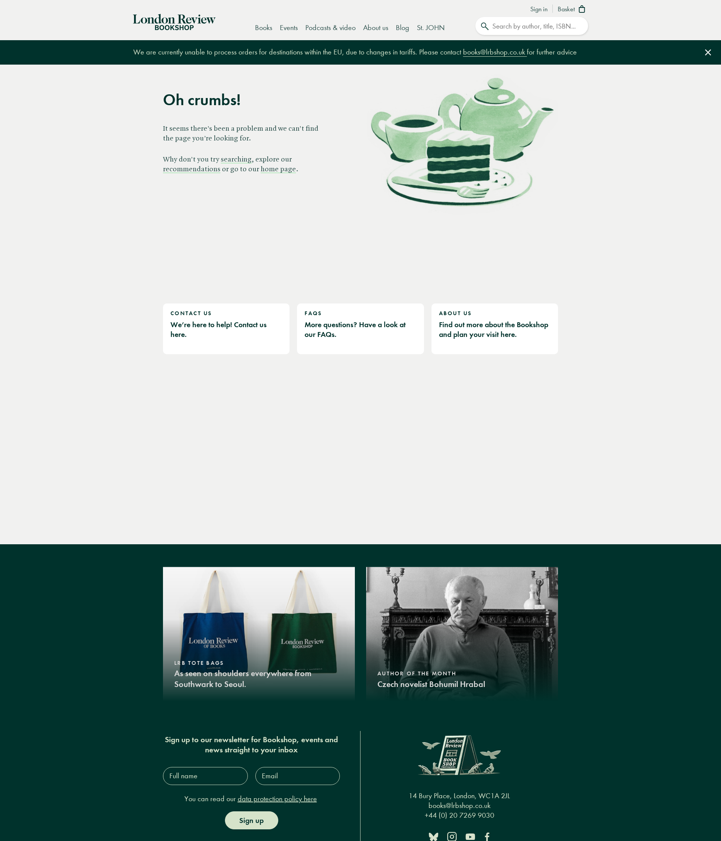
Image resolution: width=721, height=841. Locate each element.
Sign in (539, 9)
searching (236, 159)
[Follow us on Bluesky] (433, 836)
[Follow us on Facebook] (487, 836)
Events (289, 27)
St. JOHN (431, 27)
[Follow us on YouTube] (470, 836)
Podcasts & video (330, 27)
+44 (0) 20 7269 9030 (459, 815)
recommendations (191, 169)
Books (263, 27)
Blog (402, 27)
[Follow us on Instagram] (452, 836)
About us (375, 27)
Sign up (251, 820)
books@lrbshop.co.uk (495, 52)
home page (278, 169)
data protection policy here (277, 798)
